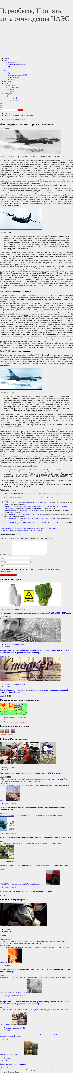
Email (2, 562)
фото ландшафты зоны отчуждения (19, 98)
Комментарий (6, 554)
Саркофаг (11, 73)
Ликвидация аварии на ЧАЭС (17, 75)
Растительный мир (14, 87)
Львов (2, 735)
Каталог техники (13, 77)
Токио (13, 735)
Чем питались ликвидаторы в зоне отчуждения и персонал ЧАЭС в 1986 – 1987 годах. (35, 613)
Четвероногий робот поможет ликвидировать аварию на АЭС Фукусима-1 (31, 773)
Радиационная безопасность (17, 64)
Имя (2, 558)
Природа (7, 83)
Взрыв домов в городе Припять (11, 1054)
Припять (6, 69)
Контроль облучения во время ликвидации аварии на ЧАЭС (26, 510)
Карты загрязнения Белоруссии (15, 722)
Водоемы (11, 91)
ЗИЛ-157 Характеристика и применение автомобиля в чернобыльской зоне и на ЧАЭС (32, 815)
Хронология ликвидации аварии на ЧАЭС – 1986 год (23, 514)
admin (2, 129)
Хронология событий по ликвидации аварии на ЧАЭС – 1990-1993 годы (30, 519)
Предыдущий (30, 528)
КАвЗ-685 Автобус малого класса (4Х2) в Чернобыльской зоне (22, 884)
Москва (8, 735)
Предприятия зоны (14, 62)
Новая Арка (11, 79)
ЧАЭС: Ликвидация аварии (13, 494)
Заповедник (11, 89)
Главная (6, 58)
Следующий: (21, 530)
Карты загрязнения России (14, 720)
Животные (11, 85)
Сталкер (3, 935)
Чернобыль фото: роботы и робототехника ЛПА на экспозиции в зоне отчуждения (30, 843)
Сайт (1, 566)
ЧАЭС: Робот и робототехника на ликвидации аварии (23, 502)
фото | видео (8, 96)
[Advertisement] (36, 42)
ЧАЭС (6, 71)
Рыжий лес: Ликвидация (13, 498)
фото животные (13, 100)
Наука (10, 66)
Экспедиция (8, 94)
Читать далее (5, 783)
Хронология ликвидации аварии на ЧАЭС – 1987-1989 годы (25, 523)
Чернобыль (7, 81)
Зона (5, 60)
